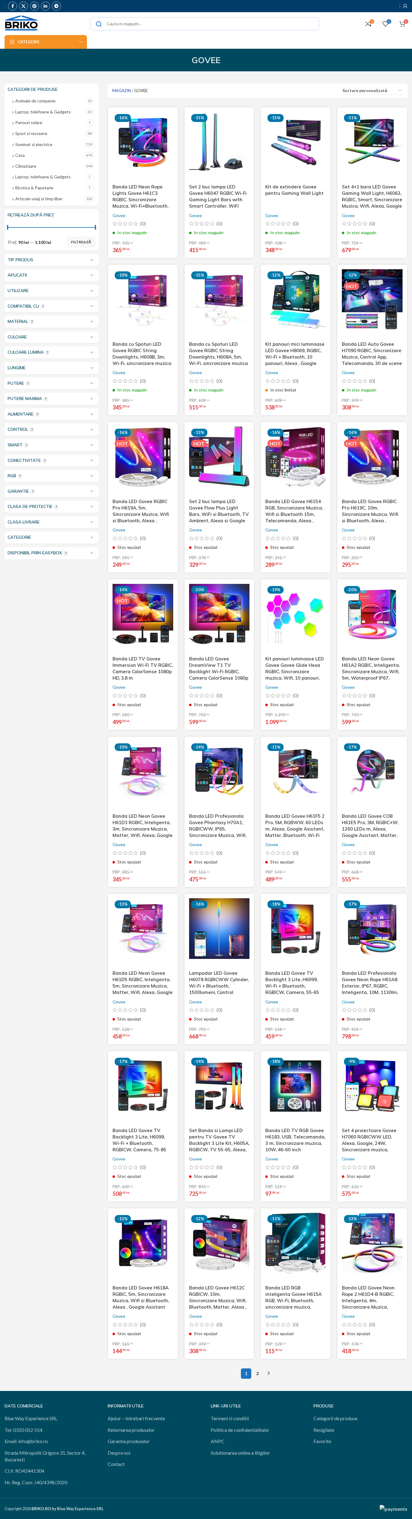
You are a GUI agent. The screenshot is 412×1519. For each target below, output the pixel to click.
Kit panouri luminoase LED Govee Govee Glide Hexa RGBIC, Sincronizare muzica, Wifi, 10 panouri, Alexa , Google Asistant (294, 671)
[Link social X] (23, 6)
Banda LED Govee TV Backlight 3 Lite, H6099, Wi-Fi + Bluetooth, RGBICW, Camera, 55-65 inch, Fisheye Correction (292, 986)
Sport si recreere (31, 133)
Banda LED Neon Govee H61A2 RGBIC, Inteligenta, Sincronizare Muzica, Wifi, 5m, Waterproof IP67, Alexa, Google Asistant (371, 671)
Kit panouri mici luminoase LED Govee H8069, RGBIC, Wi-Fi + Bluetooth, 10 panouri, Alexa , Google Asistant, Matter (294, 357)
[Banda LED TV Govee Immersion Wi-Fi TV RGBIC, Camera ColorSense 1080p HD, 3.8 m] (143, 618)
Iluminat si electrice (33, 144)
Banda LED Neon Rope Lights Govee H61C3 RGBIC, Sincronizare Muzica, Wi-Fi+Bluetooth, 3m (140, 199)
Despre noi (119, 1453)
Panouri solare (28, 122)
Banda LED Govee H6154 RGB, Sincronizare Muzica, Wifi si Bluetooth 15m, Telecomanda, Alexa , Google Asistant (294, 514)
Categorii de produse (335, 1418)
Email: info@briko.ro (26, 1441)
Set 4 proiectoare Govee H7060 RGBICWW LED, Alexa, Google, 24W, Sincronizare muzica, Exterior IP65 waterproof (369, 1143)
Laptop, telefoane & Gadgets (43, 111)
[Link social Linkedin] (45, 6)
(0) (143, 223)
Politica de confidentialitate (240, 1430)
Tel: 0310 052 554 (23, 1430)
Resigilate (323, 1430)
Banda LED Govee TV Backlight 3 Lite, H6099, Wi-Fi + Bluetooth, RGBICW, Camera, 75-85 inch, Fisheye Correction (139, 1143)
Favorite (322, 1441)
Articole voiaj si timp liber (39, 198)
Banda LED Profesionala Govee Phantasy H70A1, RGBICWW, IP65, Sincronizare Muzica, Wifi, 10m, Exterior (217, 829)
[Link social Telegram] (56, 6)
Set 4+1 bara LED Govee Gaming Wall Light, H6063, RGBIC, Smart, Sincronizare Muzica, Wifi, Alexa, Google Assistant (372, 199)
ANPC (217, 1441)
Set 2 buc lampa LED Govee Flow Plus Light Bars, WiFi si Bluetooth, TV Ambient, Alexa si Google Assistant (219, 514)
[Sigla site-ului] (21, 23)
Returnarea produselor (131, 1430)
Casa (20, 155)
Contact (116, 1464)
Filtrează (81, 242)
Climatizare (25, 166)
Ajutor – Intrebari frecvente (136, 1418)
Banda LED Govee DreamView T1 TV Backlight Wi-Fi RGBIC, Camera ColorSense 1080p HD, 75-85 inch (218, 671)
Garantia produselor (129, 1441)
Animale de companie (35, 100)
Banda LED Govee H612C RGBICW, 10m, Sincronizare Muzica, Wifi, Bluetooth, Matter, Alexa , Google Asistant (217, 1300)
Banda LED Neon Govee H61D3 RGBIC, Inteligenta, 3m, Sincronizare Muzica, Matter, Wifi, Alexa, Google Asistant (143, 829)
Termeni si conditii (230, 1418)
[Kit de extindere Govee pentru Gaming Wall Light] (295, 146)
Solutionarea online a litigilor (240, 1453)
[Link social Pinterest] (34, 6)
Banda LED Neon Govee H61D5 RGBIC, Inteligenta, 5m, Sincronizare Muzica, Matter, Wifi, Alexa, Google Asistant (143, 986)
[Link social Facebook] (12, 6)
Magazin (121, 90)
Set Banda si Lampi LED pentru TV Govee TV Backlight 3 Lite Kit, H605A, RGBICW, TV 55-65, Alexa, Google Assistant (219, 1143)
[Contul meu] (405, 6)
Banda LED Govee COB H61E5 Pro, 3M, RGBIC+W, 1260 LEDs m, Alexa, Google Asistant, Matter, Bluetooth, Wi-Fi (370, 829)
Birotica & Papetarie (34, 187)
